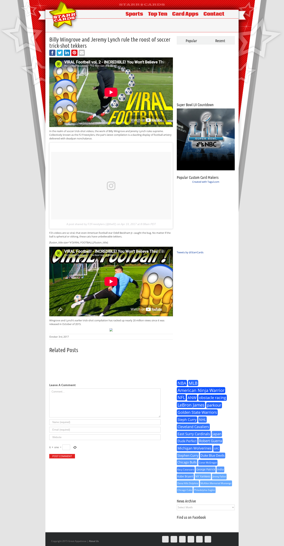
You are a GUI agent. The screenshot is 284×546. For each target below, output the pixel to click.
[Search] (231, 13)
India (220, 469)
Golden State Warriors (197, 412)
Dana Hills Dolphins (187, 483)
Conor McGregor (208, 462)
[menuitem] (137, 13)
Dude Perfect (187, 441)
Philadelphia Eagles (204, 490)
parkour (214, 405)
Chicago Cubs (184, 490)
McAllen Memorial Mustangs (216, 483)
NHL (202, 419)
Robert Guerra (210, 441)
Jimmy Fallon (219, 476)
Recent (220, 40)
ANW (192, 397)
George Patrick (205, 469)
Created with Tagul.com (205, 181)
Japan (216, 434)
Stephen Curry (187, 455)
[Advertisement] (206, 73)
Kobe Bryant (185, 476)
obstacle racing (212, 397)
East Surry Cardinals (194, 434)
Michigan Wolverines (195, 448)
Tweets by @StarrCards (190, 252)
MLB (193, 383)
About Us (94, 541)
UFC (216, 448)
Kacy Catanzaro (185, 469)
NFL (181, 397)
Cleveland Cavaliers (193, 426)
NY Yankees (202, 476)
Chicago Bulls (187, 462)
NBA (182, 383)
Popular (191, 40)
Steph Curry (187, 419)
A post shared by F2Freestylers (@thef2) (91, 224)
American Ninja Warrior (201, 390)
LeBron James (191, 405)
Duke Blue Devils (213, 455)
